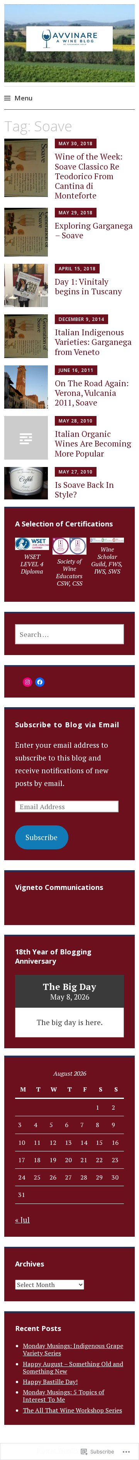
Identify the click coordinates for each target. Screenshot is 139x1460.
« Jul (22, 1219)
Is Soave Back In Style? (84, 489)
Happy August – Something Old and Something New (73, 1367)
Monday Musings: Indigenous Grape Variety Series (73, 1349)
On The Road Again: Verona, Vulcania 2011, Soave (92, 393)
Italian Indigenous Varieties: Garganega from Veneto (93, 342)
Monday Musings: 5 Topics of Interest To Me (63, 1396)
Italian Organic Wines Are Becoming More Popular (93, 443)
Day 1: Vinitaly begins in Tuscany (88, 286)
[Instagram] (27, 682)
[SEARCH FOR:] (69, 634)
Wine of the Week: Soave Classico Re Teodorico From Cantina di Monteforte (88, 176)
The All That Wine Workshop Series (72, 1410)
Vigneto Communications (59, 887)
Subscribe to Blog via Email (67, 724)
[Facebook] (39, 682)
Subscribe (41, 837)
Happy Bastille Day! (50, 1381)
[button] (32, 558)
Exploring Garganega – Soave (94, 230)
